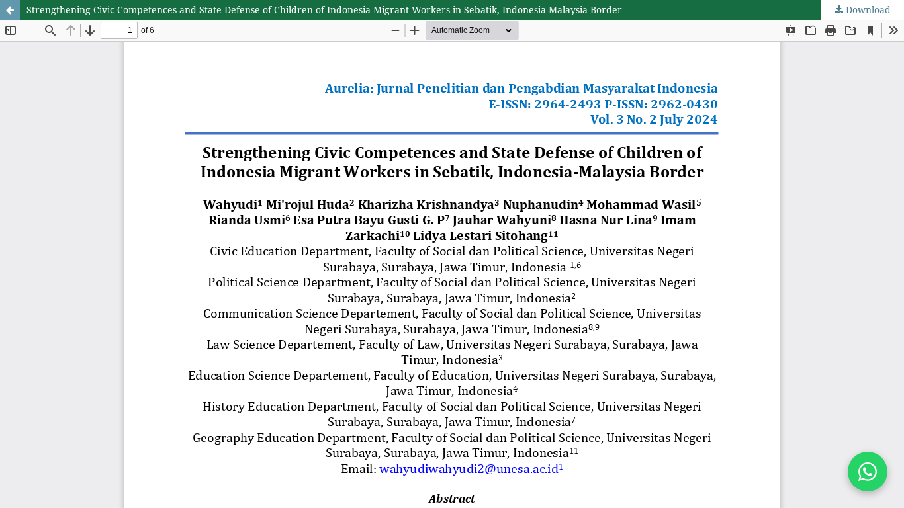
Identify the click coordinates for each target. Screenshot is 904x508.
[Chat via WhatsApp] (867, 471)
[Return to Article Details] (10, 10)
